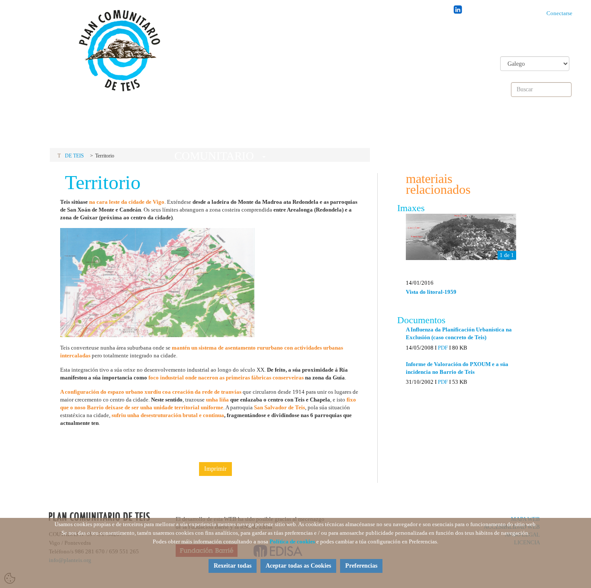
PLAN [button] (102, 129)
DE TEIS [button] (322, 129)
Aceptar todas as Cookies (298, 565)
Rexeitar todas (232, 565)
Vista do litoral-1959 (431, 292)
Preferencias (361, 565)
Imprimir (215, 469)
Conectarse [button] (561, 13)
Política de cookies (292, 541)
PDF (443, 347)
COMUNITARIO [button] (212, 132)
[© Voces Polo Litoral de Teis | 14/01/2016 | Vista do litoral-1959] (461, 237)
